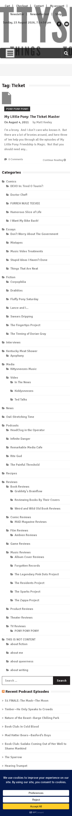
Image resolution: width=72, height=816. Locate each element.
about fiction (18, 644)
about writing (19, 670)
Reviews (11, 482)
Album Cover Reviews (29, 557)
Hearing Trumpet (16, 766)
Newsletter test (39, 14)
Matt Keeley (44, 122)
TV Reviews (18, 626)
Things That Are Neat (24, 269)
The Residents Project (29, 583)
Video (14, 378)
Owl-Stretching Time (20, 417)
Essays (11, 229)
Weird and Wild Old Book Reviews (37, 508)
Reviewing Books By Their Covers (37, 500)
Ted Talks (21, 399)
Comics (11, 181)
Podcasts (12, 425)
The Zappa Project (27, 600)
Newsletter (17, 14)
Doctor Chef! (18, 195)
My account (57, 6)
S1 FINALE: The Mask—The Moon (26, 701)
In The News (23, 382)
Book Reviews (19, 487)
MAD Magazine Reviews (31, 522)
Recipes (11, 473)
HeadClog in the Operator (27, 430)
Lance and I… (19, 308)
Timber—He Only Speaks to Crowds (29, 709)
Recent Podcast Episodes (27, 691)
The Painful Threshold (25, 465)
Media (10, 364)
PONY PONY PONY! (17, 109)
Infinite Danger (20, 439)
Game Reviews (20, 544)
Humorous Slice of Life (25, 212)
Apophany (17, 356)
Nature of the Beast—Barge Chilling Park (32, 718)
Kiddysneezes (24, 391)
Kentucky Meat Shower (21, 351)
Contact (39, 6)
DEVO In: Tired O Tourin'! (26, 186)
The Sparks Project (27, 592)
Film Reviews (19, 530)
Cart (7, 6)
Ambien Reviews (26, 535)
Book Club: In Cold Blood (22, 727)
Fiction (10, 277)
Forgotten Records (27, 566)
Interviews (13, 342)
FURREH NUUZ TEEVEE (25, 203)
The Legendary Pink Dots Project (37, 574)
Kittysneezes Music (23, 369)
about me (16, 653)
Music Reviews (20, 552)
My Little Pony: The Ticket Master (32, 116)
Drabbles (16, 290)
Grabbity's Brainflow (28, 491)
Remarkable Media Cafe (26, 447)
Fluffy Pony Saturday (24, 299)
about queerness (21, 661)
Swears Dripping (21, 316)
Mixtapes (16, 243)
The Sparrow (13, 757)
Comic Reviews (20, 517)
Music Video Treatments (26, 251)
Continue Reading (53, 160)
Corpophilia (18, 282)
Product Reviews (21, 609)
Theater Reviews (21, 617)
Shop (58, 14)
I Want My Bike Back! (24, 221)
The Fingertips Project (25, 325)
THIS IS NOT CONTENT (21, 639)
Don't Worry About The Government (34, 234)
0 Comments (15, 159)
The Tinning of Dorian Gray (28, 334)
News (10, 408)
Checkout (22, 6)
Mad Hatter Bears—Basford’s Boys (28, 735)
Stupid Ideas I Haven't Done (28, 260)
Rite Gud (16, 456)
